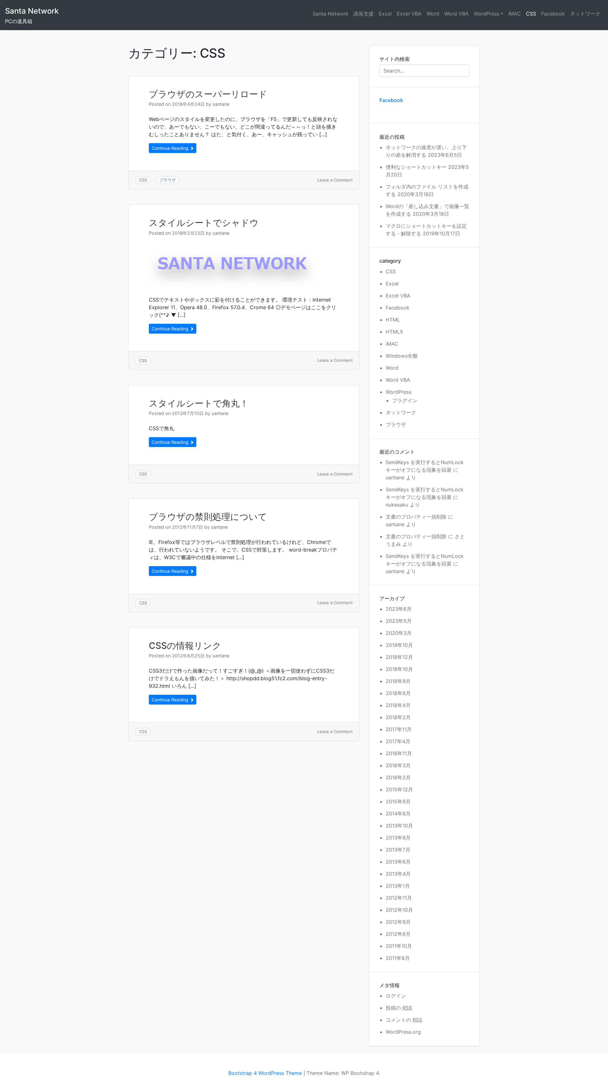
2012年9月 (398, 922)
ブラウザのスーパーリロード (208, 94)
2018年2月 (398, 717)
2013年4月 (398, 874)
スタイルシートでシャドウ (204, 222)
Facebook (553, 13)
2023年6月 (399, 609)
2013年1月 (398, 886)
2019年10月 (399, 645)
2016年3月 (398, 765)
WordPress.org (403, 1032)
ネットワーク (585, 13)
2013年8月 (398, 837)
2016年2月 (398, 777)
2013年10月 (399, 825)
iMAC (514, 13)
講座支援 (363, 13)
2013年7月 (398, 849)
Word (433, 13)
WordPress (486, 13)
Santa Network (32, 11)
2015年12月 (399, 789)
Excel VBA (409, 13)
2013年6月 (398, 862)
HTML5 (394, 332)
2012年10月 (399, 910)
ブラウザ (167, 179)
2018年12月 (399, 657)
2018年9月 (398, 681)
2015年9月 (398, 801)
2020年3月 (399, 633)
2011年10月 (399, 946)
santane (220, 104)
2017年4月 (398, 741)
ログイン (396, 996)
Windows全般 (402, 356)
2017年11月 (399, 729)
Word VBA (456, 13)
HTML (393, 319)
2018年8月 (398, 693)
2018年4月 (398, 705)
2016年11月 (399, 753)
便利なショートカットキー (416, 167)
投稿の (399, 1008)
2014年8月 (398, 813)
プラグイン (404, 400)
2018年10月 (399, 669)
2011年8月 (398, 958)
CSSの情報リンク (185, 645)
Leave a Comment (335, 179)
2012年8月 (398, 934)
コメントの (404, 1020)
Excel (385, 13)
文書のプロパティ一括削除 (416, 517)
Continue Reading (171, 148)
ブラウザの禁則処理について (208, 516)
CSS (531, 13)
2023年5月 (399, 621)
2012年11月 (399, 898)
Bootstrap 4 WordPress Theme (265, 1073)
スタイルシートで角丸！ (199, 403)
